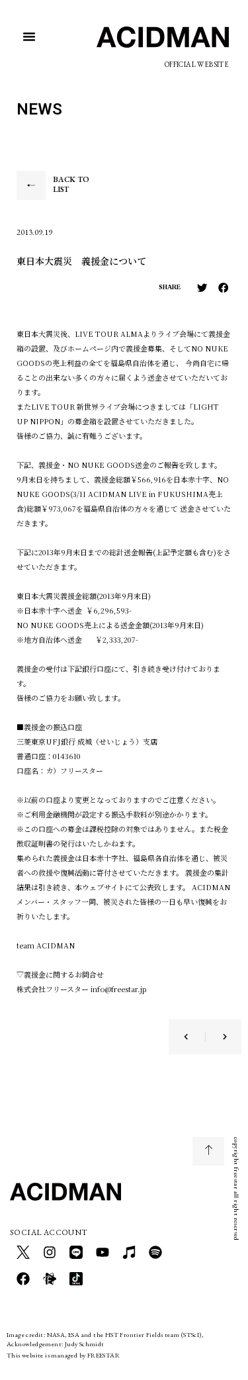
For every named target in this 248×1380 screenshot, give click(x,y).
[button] (29, 36)
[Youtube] (102, 1252)
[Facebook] (23, 1278)
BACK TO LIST (71, 184)
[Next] (216, 1037)
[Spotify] (155, 1252)
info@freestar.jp (119, 989)
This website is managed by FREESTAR (63, 1355)
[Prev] (194, 1037)
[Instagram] (49, 1252)
